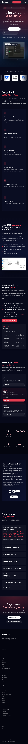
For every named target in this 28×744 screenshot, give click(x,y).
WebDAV (3, 702)
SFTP (3, 696)
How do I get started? (8, 587)
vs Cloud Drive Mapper (6, 715)
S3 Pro (3, 664)
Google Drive (4, 686)
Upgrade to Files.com (6, 668)
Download (6, 384)
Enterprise (4, 654)
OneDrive (3, 692)
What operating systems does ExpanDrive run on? (11, 548)
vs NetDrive (4, 711)
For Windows (4, 658)
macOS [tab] (8, 44)
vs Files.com (4, 717)
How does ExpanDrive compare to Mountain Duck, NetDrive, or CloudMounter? (12, 575)
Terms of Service (11, 741)
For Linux (3, 660)
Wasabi (3, 700)
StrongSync (4, 662)
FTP (2, 683)
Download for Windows (10, 32)
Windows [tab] (15, 44)
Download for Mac (14, 29)
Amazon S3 (4, 675)
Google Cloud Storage (6, 685)
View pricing (21, 32)
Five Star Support (14, 482)
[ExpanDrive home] (6, 2)
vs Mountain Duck (5, 709)
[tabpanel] (14, 50)
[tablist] (11, 44)
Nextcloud (4, 690)
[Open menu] (25, 2)
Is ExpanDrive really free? (9, 554)
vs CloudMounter (5, 713)
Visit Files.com (14, 496)
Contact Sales (4, 731)
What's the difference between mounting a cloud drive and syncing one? (11, 561)
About (3, 726)
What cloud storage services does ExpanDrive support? (12, 528)
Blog (2, 728)
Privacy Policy (4, 741)
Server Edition (4, 652)
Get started (6, 400)
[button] (25, 2)
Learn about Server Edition (9, 320)
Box (2, 679)
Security (3, 666)
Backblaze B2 (4, 677)
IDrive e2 (3, 688)
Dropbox (3, 681)
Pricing (3, 651)
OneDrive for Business (6, 694)
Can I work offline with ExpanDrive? (12, 568)
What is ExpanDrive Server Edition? (12, 582)
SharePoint (4, 698)
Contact (3, 730)
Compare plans (7, 414)
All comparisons (5, 719)
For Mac (3, 656)
